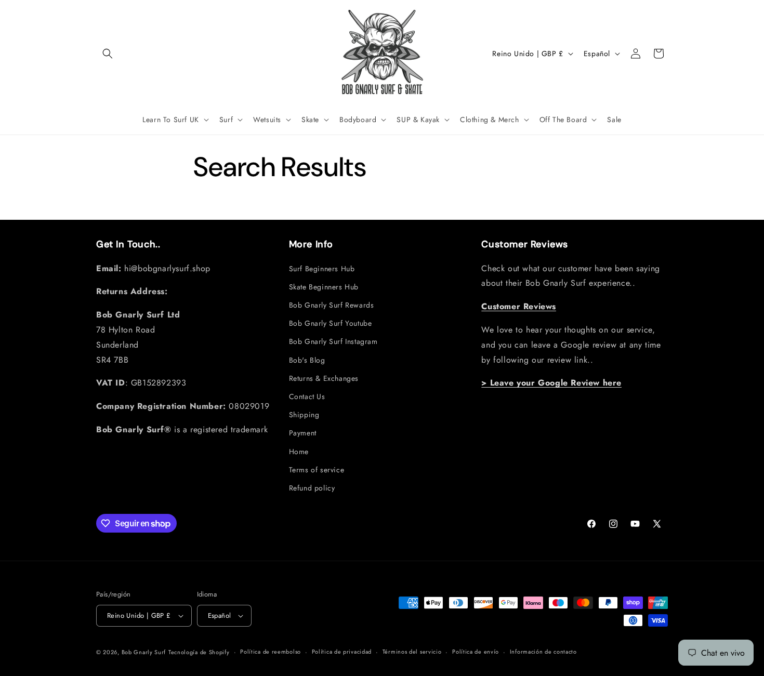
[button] (107, 53)
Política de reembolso (270, 651)
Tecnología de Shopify (199, 652)
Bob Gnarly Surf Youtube (330, 323)
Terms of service (317, 470)
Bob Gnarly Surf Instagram (333, 341)
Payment (303, 433)
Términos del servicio (412, 651)
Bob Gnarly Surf (144, 652)
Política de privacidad (342, 651)
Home (299, 451)
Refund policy (312, 488)
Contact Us (307, 396)
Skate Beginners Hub (324, 287)
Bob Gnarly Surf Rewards (331, 305)
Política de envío (475, 651)
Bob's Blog (307, 360)
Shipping (304, 414)
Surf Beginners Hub (322, 268)
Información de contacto (543, 651)
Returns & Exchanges (324, 378)
